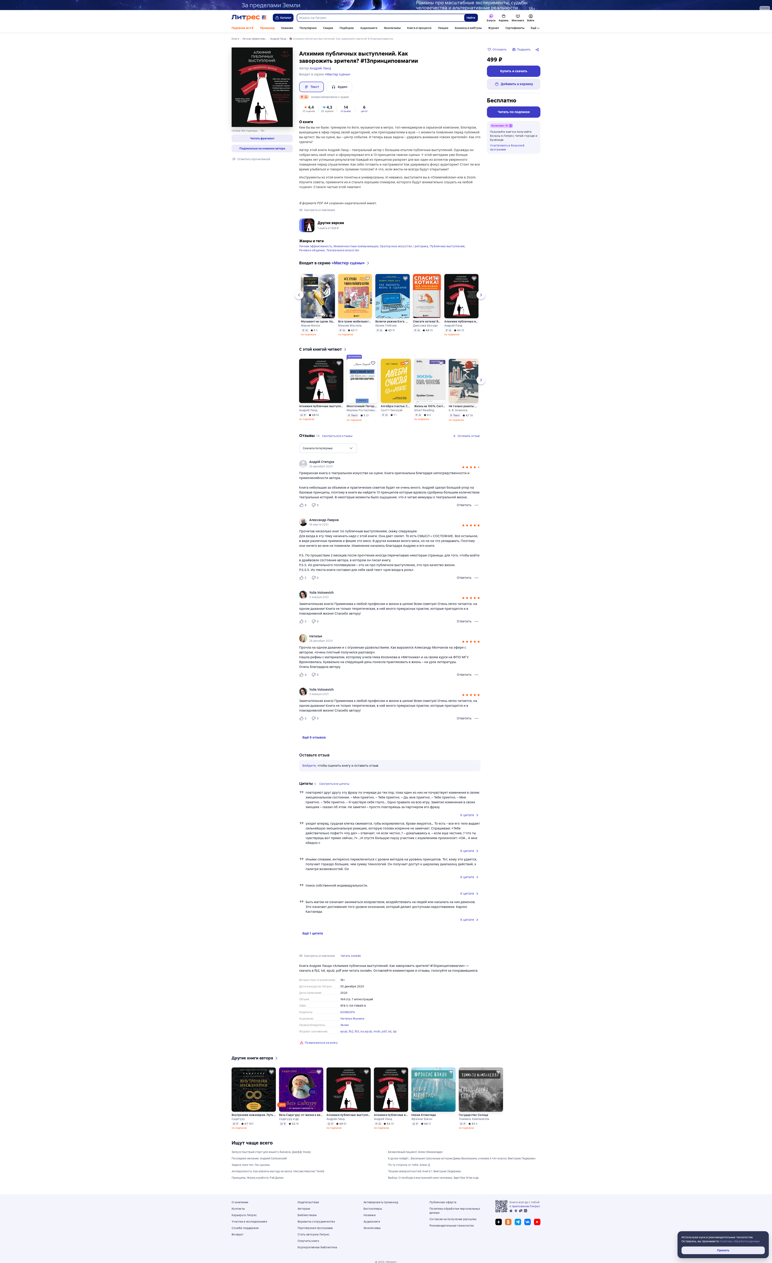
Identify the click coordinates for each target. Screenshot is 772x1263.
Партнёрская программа (315, 1228)
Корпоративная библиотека (317, 1247)
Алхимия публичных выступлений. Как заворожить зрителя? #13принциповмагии (461, 321)
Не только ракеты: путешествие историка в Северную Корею (463, 406)
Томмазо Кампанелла (474, 1119)
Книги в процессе (419, 28)
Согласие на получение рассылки (452, 1219)
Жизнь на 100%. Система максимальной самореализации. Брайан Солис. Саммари (430, 406)
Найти (471, 18)
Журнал (493, 28)
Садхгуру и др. (289, 1119)
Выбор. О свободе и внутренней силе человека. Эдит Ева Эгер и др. (433, 1178)
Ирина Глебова (386, 325)
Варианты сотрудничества (316, 1221)
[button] (262, 138)
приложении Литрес (526, 1206)
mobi (377, 1031)
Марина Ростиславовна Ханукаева (362, 410)
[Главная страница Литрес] (249, 17)
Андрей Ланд (453, 325)
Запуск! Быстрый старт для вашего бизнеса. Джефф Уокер (271, 1152)
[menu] (328, 448)
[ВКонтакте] (527, 1222)
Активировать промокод (380, 1202)
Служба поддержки (245, 1228)
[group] (389, 463)
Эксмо (344, 1025)
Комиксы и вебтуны (468, 28)
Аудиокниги (368, 28)
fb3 (357, 1031)
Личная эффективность (315, 246)
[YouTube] (537, 1222)
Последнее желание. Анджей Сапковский (259, 1158)
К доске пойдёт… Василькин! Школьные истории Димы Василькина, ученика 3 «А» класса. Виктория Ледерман (461, 1158)
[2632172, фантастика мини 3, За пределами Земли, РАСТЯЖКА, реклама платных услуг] (386, 5)
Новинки (287, 28)
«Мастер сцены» (337, 74)
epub (343, 1031)
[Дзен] (498, 1222)
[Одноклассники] (508, 1222)
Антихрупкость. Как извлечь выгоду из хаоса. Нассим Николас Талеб (278, 1171)
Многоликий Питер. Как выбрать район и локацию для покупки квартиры (362, 406)
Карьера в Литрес (244, 1215)
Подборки (347, 28)
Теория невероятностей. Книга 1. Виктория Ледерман (424, 1171)
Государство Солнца (473, 1115)
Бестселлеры (372, 1208)
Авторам (304, 1208)
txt (389, 1031)
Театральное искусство (342, 250)
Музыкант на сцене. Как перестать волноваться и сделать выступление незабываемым (318, 321)
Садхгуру (238, 1119)
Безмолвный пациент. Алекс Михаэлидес (415, 1152)
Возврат (237, 1234)
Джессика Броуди (425, 325)
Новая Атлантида (423, 1115)
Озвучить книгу (308, 1241)
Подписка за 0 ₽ (243, 28)
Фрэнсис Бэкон (421, 1119)
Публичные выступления (447, 246)
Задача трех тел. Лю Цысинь (251, 1165)
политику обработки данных (740, 1241)
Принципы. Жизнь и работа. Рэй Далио (258, 1178)
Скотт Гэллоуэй (391, 410)
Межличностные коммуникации (356, 246)
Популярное (308, 28)
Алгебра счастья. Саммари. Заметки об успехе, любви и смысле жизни (396, 406)
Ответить (464, 505)
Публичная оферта (442, 1202)
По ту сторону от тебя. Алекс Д (409, 1165)
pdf (384, 1031)
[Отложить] (330, 278)
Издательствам (308, 1202)
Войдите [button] (309, 765)
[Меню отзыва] (476, 505)
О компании (240, 1202)
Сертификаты (514, 28)
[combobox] (380, 17)
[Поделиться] (538, 49)
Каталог (286, 18)
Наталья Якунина (352, 1018)
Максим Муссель (350, 325)
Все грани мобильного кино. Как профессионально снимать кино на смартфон (355, 321)
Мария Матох (310, 325)
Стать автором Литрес (313, 1234)
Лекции (443, 28)
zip (395, 1031)
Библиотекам (307, 1215)
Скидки (328, 28)
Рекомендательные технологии (451, 1225)
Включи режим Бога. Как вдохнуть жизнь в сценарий (392, 321)
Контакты (238, 1208)
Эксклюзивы (392, 28)
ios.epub (366, 1031)
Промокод (267, 28)
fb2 (351, 1031)
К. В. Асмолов (458, 410)
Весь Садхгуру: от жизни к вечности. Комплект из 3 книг (301, 1115)
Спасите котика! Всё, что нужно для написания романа (427, 321)
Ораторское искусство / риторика (404, 246)
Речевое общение (312, 250)
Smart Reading (424, 410)
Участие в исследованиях (249, 1221)
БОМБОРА (347, 1012)
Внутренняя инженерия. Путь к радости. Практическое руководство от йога (254, 1115)
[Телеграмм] (518, 1222)
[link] (384, 461)
